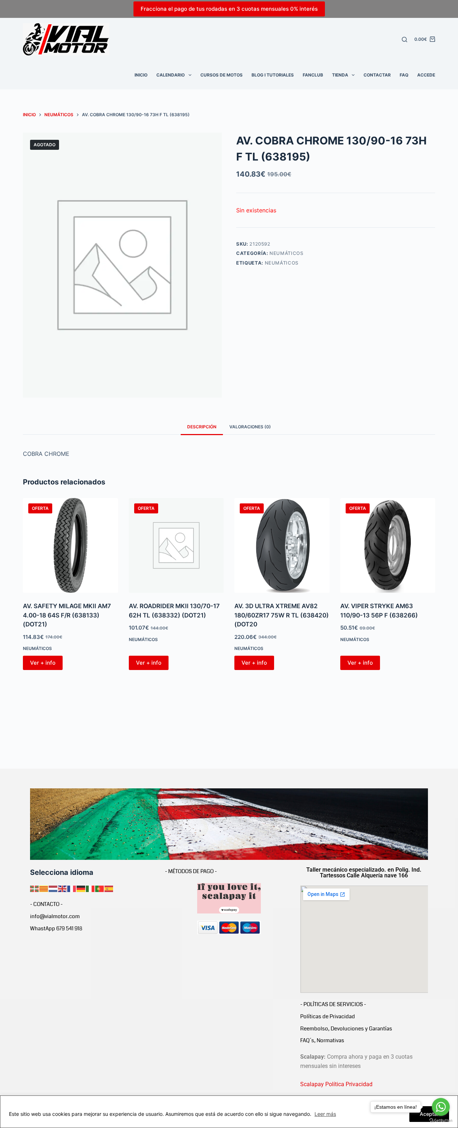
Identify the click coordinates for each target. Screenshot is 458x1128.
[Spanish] (109, 888)
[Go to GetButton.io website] (440, 1120)
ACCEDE (426, 75)
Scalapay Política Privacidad (336, 1084)
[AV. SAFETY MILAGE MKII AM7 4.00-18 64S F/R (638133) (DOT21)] (70, 545)
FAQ (404, 75)
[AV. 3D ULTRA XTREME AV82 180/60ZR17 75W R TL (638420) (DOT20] (282, 545)
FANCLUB (313, 75)
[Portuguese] (99, 888)
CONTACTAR (377, 75)
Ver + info (42, 662)
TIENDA (340, 75)
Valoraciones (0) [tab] (250, 426)
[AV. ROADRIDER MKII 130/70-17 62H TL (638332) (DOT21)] (176, 545)
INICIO (141, 75)
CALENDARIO (170, 75)
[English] (62, 888)
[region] (229, 1111)
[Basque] (34, 888)
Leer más (325, 1114)
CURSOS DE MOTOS (221, 75)
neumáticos (282, 263)
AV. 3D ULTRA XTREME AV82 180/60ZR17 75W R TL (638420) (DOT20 (281, 615)
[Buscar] (404, 39)
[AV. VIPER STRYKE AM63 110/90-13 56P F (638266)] (387, 545)
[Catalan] (44, 888)
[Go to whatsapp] (441, 1107)
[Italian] (90, 888)
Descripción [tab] (201, 426)
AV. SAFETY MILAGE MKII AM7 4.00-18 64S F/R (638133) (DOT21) (67, 615)
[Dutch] (53, 888)
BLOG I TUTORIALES (273, 75)
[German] (81, 888)
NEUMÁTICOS (286, 253)
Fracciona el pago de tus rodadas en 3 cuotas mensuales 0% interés (229, 8)
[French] (72, 888)
